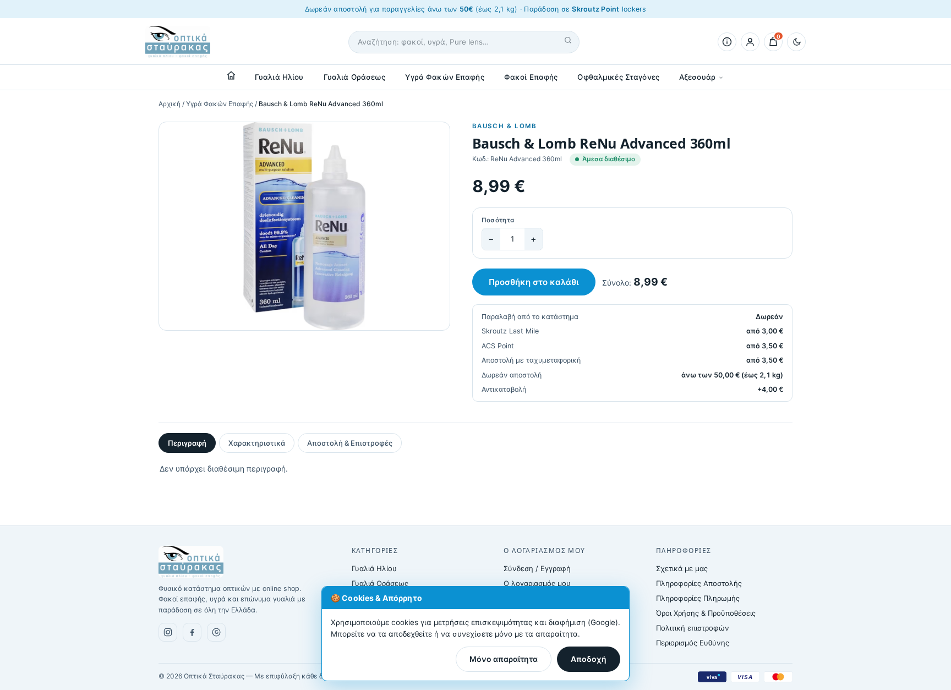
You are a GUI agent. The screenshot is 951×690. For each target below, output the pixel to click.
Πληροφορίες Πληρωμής (698, 598)
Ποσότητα (498, 220)
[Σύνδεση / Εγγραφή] (750, 41)
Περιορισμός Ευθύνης (692, 642)
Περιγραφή (187, 443)
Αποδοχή (588, 659)
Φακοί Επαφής (531, 77)
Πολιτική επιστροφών (692, 627)
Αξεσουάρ (697, 77)
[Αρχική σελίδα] (231, 75)
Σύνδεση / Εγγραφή (537, 568)
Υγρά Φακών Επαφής (444, 77)
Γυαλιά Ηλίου (279, 77)
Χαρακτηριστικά (256, 443)
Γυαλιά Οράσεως (355, 77)
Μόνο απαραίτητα (503, 659)
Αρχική (169, 104)
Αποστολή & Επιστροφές (349, 443)
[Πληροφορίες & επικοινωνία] (727, 41)
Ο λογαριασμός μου (537, 583)
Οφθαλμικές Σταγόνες (618, 77)
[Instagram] (167, 632)
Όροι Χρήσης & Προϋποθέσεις (706, 613)
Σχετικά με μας (682, 568)
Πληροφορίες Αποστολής (699, 583)
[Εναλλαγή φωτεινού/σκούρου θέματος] (796, 41)
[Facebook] (192, 632)
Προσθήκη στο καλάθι (534, 282)
